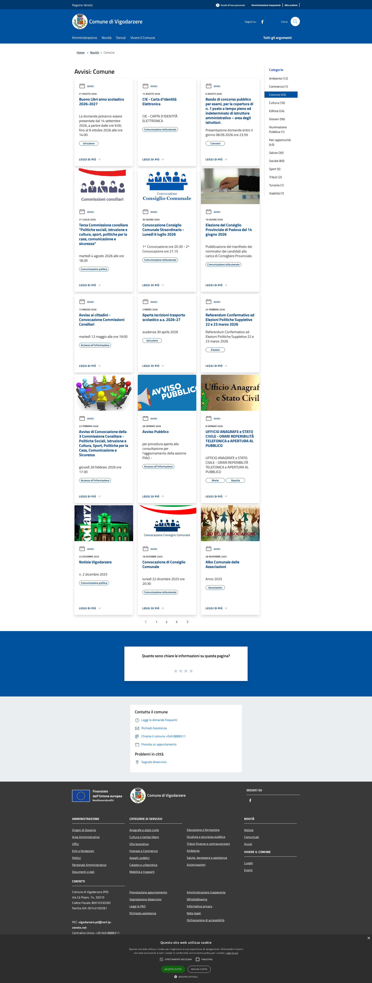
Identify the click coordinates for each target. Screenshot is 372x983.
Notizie (248, 830)
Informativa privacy (199, 906)
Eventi (248, 870)
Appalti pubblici (139, 858)
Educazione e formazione (203, 829)
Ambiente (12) (278, 78)
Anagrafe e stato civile (144, 830)
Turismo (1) (276, 185)
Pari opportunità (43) (280, 142)
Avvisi (90, 86)
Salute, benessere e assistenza (207, 857)
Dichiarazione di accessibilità (205, 920)
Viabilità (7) (276, 193)
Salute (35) (276, 152)
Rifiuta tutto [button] (199, 969)
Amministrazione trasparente (206, 892)
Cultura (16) (277, 102)
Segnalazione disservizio (145, 899)
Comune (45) (277, 94)
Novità (94, 52)
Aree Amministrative (86, 837)
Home (80, 52)
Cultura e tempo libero (144, 837)
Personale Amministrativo (89, 864)
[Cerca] (295, 21)
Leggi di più (232, 952)
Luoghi (248, 863)
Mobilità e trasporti (142, 871)
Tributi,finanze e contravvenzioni (208, 843)
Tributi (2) (275, 177)
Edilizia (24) (276, 111)
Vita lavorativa (139, 844)
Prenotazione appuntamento (148, 892)
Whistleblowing (197, 899)
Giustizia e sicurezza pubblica (206, 836)
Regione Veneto (82, 5)
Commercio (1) (278, 86)
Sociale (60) (276, 160)
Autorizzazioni (196, 864)
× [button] (368, 938)
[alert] (186, 959)
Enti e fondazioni (83, 851)
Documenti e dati (83, 871)
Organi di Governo (84, 830)
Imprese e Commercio (143, 851)
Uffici (75, 844)
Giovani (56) (277, 119)
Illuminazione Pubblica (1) (278, 129)
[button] (161, 959)
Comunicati (251, 837)
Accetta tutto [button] (173, 969)
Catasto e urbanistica (143, 864)
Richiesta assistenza (142, 913)
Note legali (194, 913)
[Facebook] (261, 21)
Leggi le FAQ (137, 906)
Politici (76, 858)
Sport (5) (274, 169)
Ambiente (193, 850)
